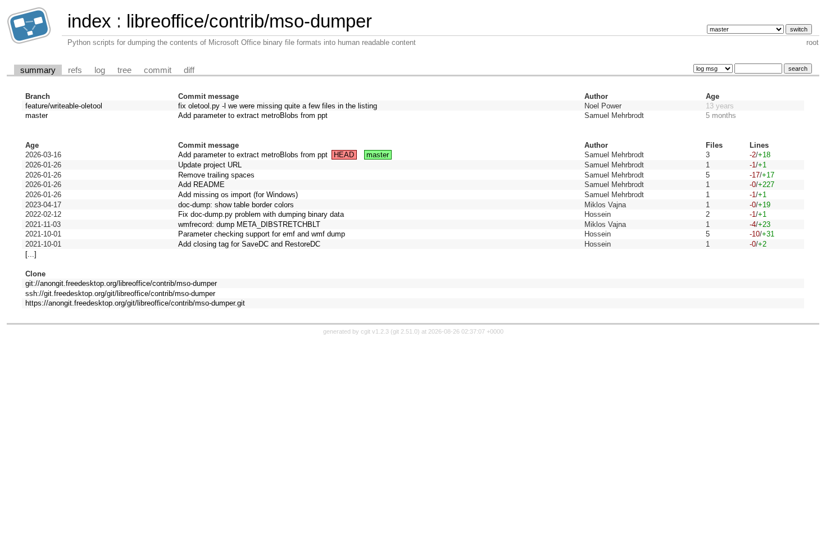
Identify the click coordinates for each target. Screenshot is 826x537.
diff (189, 70)
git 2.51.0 (405, 331)
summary (38, 70)
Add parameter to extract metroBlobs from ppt (253, 115)
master (36, 115)
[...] (31, 254)
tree (124, 70)
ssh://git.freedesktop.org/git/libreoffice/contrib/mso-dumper (120, 293)
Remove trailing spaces (216, 175)
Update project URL (210, 165)
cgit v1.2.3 (375, 331)
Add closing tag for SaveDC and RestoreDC (249, 244)
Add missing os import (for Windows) (238, 194)
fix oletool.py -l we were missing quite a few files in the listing (277, 106)
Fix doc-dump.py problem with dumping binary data (261, 214)
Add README (201, 184)
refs (75, 70)
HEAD (344, 155)
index (89, 21)
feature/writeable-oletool (63, 106)
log (99, 70)
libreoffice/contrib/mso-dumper (249, 21)
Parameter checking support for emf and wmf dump (261, 234)
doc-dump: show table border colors (236, 205)
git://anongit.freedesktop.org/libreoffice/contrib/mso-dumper (121, 283)
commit (157, 70)
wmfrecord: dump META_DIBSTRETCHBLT (249, 224)
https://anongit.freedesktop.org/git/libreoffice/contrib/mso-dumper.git (135, 303)
